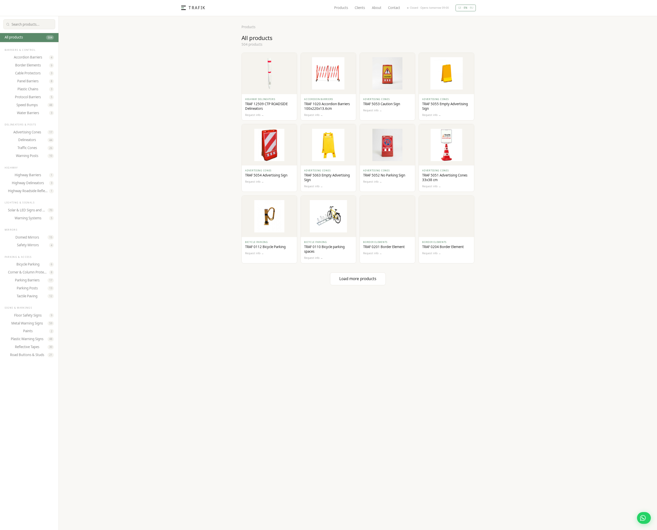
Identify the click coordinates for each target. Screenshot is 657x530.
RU (471, 7)
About (376, 8)
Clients (360, 8)
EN (465, 7)
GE (459, 7)
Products (341, 8)
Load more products (357, 278)
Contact (394, 8)
